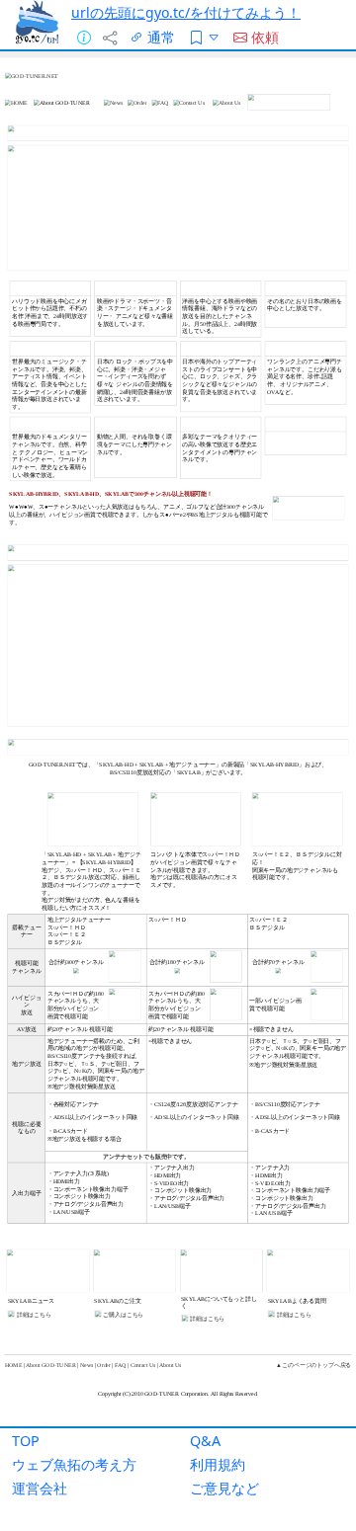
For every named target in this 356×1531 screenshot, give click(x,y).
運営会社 (39, 1488)
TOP (26, 1440)
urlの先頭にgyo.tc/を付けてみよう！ (186, 12)
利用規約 (217, 1464)
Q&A (205, 1440)
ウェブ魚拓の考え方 (74, 1464)
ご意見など (224, 1488)
